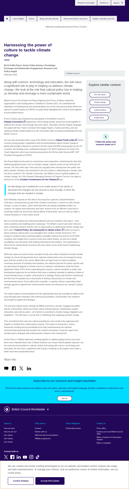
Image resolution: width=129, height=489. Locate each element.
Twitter (6, 455)
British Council (11, 10)
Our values (8, 435)
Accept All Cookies (50, 481)
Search (123, 3)
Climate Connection (13, 122)
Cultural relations (100, 110)
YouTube (25, 455)
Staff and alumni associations (46, 435)
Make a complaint (104, 443)
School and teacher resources (75, 19)
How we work (9, 428)
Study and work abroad (49, 19)
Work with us (40, 423)
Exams (31, 19)
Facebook (12, 455)
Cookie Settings (21, 481)
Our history (8, 438)
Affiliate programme (43, 438)
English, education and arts (103, 19)
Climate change (99, 102)
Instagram (31, 455)
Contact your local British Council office (110, 433)
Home (7, 19)
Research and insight (86, 3)
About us (7, 423)
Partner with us (41, 432)
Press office (101, 428)
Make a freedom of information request (109, 438)
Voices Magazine (73, 423)
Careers (38, 428)
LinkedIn (19, 455)
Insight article (99, 118)
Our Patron (8, 442)
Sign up (64, 398)
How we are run (10, 432)
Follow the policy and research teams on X (105, 143)
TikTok (38, 455)
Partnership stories (73, 428)
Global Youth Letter (65, 140)
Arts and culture (100, 95)
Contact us (104, 3)
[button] (64, 409)
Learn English (18, 19)
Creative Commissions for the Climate (38, 179)
